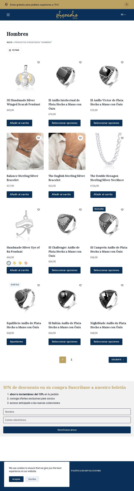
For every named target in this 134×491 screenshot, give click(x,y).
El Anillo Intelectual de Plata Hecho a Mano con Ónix (65, 104)
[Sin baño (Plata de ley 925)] (9, 263)
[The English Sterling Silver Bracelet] (67, 151)
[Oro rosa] (26, 263)
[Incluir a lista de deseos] (38, 62)
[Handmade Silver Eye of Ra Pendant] (25, 222)
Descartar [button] (126, 4)
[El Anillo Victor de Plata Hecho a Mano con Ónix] (108, 75)
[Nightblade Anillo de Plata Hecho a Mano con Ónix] (108, 298)
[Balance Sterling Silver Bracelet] (25, 151)
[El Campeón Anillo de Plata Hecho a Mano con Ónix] (108, 222)
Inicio (9, 42)
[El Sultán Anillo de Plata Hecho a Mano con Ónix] (67, 298)
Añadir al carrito (103, 194)
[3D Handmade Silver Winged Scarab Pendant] (25, 75)
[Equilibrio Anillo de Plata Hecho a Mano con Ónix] (25, 298)
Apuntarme (16, 341)
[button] (123, 14)
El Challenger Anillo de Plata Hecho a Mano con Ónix (65, 252)
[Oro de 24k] (20, 263)
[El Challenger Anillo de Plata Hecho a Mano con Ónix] (67, 222)
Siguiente (116, 360)
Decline (32, 479)
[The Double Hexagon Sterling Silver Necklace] (108, 151)
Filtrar (15, 50)
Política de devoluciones (86, 470)
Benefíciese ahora (67, 430)
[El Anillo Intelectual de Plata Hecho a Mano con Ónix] (67, 75)
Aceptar (16, 479)
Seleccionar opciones (64, 123)
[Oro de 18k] (14, 263)
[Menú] (8, 14)
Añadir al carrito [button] (19, 123)
